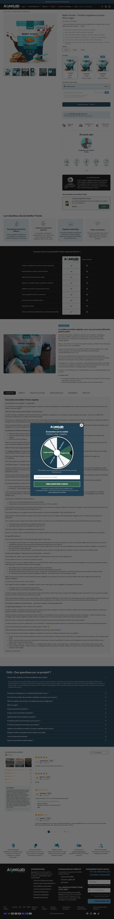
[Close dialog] (81, 425)
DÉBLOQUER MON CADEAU (57, 484)
